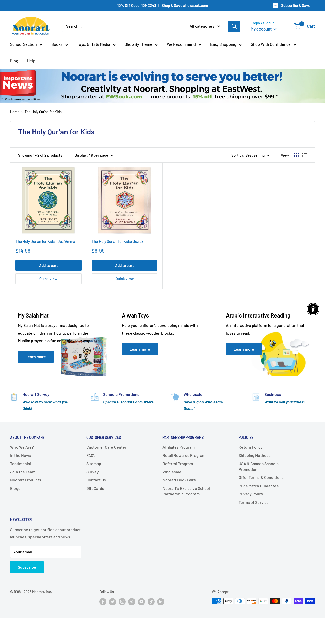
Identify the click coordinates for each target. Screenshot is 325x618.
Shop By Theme (138, 44)
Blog (14, 60)
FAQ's (91, 455)
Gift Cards (95, 488)
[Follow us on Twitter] (112, 601)
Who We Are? (22, 447)
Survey (92, 471)
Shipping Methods (255, 455)
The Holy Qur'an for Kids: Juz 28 (118, 241)
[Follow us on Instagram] (122, 601)
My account (261, 28)
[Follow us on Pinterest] (131, 601)
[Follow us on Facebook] (102, 601)
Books (56, 44)
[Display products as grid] (296, 155)
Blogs (15, 488)
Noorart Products (25, 479)
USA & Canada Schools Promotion (259, 466)
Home (15, 112)
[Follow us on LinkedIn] (160, 601)
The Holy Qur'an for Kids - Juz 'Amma (45, 241)
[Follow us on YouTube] (141, 601)
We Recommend (181, 44)
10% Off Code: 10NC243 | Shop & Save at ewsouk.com (162, 5)
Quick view (48, 278)
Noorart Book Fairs (179, 479)
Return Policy (251, 447)
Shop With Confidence (271, 44)
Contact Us (96, 479)
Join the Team (22, 471)
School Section (23, 44)
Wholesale (171, 471)
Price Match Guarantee (259, 485)
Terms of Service (254, 502)
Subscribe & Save (295, 5)
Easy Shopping (223, 44)
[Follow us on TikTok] (151, 601)
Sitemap (93, 463)
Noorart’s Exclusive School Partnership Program (186, 491)
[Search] (234, 26)
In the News (20, 455)
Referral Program (177, 463)
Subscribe (27, 567)
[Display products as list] (304, 155)
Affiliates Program (178, 447)
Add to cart (48, 265)
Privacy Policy (251, 493)
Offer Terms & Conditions (261, 477)
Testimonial (20, 463)
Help (31, 60)
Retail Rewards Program (183, 455)
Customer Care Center (106, 447)
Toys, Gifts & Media (93, 44)
